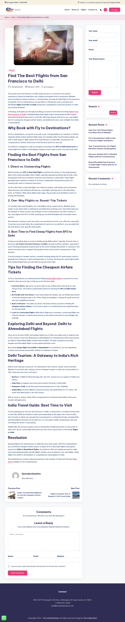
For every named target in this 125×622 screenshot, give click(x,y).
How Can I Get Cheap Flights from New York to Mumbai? (101, 131)
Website (60, 556)
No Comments (49, 87)
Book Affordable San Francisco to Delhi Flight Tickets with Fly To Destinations (103, 164)
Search (93, 106)
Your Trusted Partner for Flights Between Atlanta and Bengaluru (102, 147)
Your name (93, 31)
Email (36, 556)
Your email (93, 40)
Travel (11, 70)
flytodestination (31, 473)
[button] (114, 10)
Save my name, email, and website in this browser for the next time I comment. (38, 566)
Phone (91, 50)
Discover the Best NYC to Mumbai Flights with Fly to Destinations (103, 155)
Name (11, 556)
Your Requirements (97, 59)
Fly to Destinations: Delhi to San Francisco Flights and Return (102, 139)
